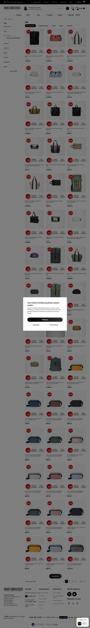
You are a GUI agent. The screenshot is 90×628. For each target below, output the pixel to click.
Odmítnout (36, 325)
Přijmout (45, 319)
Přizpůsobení (54, 325)
